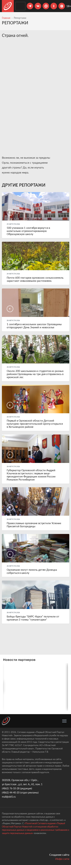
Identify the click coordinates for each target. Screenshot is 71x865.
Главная (6, 17)
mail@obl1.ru (9, 796)
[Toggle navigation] (64, 721)
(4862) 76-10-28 (10, 788)
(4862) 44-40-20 (10, 792)
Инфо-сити (62, 858)
